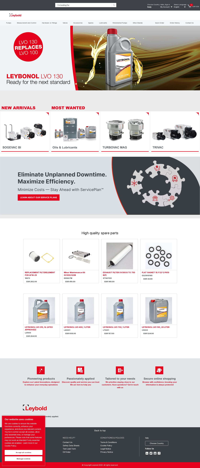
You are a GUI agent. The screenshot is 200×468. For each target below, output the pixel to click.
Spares (91, 23)
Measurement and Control (26, 23)
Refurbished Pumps (120, 23)
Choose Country (153, 4)
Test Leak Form (69, 449)
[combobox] (83, 5)
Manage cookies (23, 459)
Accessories (78, 23)
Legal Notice (105, 449)
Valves (65, 23)
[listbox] (180, 7)
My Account (165, 7)
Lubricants (103, 23)
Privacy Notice (106, 452)
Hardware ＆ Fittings (49, 23)
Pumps (8, 23)
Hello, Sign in (165, 4)
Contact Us (190, 23)
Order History (175, 23)
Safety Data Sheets (71, 445)
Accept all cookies (23, 452)
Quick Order (159, 23)
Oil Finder (67, 452)
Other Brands (138, 23)
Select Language (180, 4)
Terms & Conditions (108, 442)
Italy (149, 7)
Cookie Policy (106, 445)
